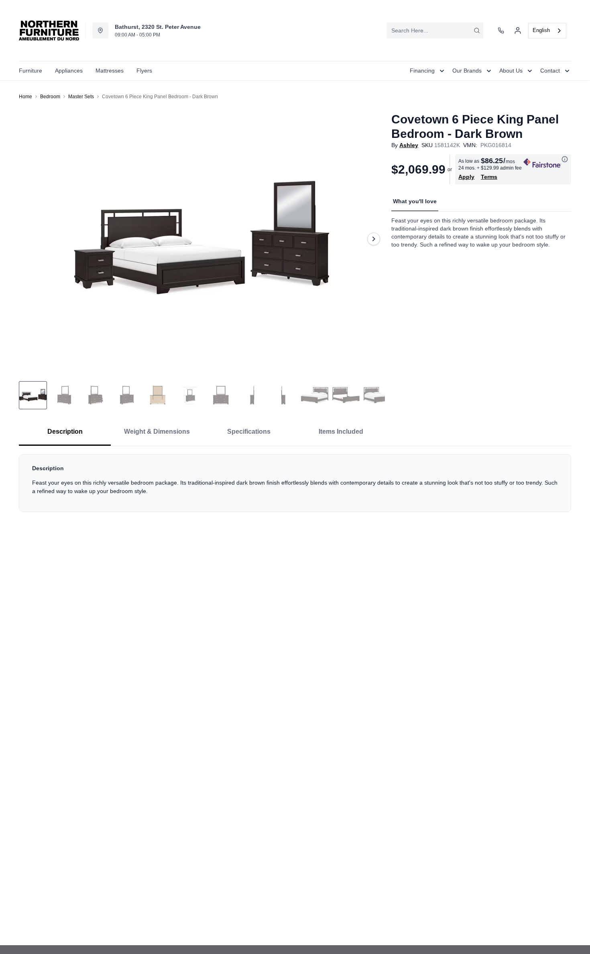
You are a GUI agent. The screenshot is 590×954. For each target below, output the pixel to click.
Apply (466, 177)
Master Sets (81, 96)
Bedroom (50, 96)
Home (25, 96)
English (541, 30)
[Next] (373, 238)
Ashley (408, 145)
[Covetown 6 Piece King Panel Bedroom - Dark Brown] (202, 238)
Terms (489, 177)
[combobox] (435, 30)
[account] (518, 30)
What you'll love (415, 201)
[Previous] (30, 238)
